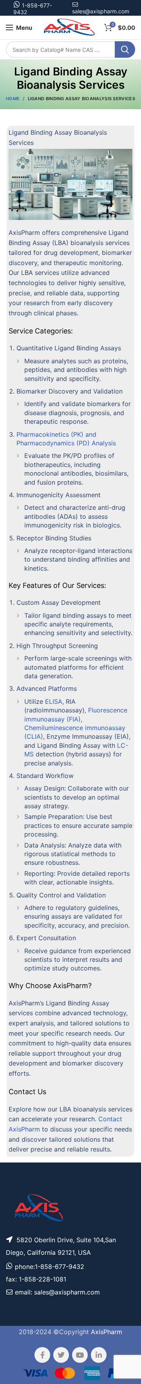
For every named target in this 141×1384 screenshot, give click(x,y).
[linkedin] (99, 1355)
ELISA (53, 701)
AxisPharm (106, 1332)
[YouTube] (80, 1355)
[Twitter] (61, 1355)
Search (125, 49)
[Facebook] (42, 1355)
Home (13, 98)
